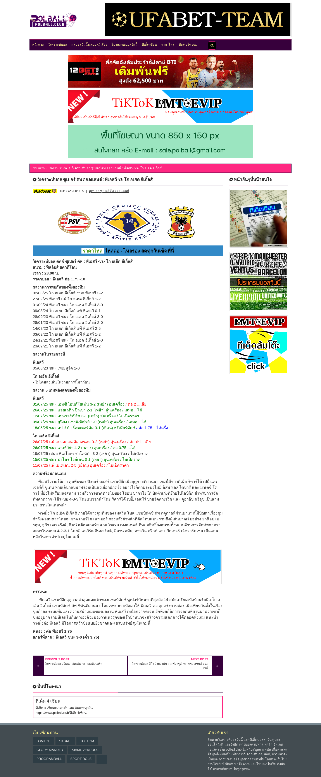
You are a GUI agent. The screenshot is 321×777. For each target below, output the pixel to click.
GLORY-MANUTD (49, 750)
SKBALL (65, 741)
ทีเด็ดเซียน (149, 44)
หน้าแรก (38, 44)
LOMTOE (43, 741)
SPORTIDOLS (80, 759)
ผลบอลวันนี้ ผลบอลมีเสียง (89, 44)
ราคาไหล (167, 44)
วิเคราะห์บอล (57, 44)
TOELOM (87, 741)
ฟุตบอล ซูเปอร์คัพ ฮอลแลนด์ (109, 191)
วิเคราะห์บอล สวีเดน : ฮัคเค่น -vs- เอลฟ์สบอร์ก (73, 663)
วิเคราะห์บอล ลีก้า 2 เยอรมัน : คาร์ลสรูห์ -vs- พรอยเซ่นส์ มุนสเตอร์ (170, 666)
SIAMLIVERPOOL (85, 750)
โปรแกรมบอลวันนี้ (124, 44)
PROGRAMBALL (49, 759)
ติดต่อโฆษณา (188, 44)
